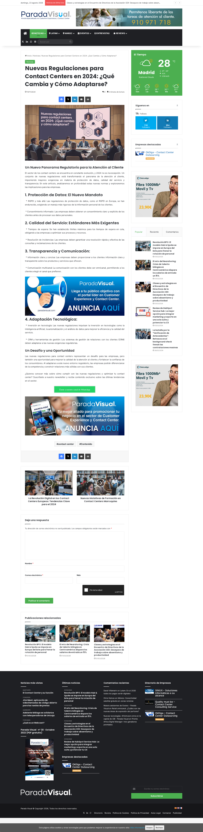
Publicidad (177, 813)
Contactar (167, 813)
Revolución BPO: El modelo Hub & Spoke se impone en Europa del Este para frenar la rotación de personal (40, 648)
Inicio (29, 56)
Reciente (154, 232)
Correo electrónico (34, 575)
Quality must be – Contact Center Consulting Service (165, 704)
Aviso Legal (156, 813)
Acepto (149, 827)
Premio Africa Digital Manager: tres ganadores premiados (121, 722)
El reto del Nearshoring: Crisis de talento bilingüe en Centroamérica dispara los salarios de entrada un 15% (74, 648)
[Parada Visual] (46, 15)
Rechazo (159, 827)
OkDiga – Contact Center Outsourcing (160, 153)
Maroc (68, 33)
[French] (181, 808)
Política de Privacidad (140, 813)
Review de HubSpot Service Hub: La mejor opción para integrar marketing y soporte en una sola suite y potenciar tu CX (164, 315)
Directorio (98, 813)
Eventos (84, 33)
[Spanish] (175, 808)
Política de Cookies (121, 813)
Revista (108, 813)
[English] (178, 808)
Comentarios (172, 232)
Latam (54, 33)
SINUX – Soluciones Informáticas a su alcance (166, 693)
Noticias (39, 33)
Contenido (86, 444)
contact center (66, 444)
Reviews (120, 33)
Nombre (29, 563)
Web (79, 575)
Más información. (137, 827)
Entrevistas (103, 33)
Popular (139, 232)
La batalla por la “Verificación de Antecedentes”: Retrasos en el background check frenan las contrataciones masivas (165, 339)
